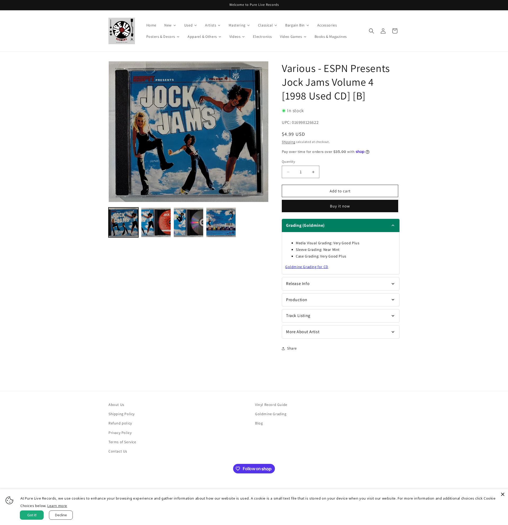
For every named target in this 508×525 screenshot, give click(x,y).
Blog (259, 423)
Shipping (288, 142)
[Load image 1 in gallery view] (123, 222)
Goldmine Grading (271, 413)
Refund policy (120, 423)
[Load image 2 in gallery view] (156, 222)
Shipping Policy (121, 413)
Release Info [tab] (298, 283)
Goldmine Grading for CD (306, 266)
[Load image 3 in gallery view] (188, 222)
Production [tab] (296, 299)
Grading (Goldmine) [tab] (305, 225)
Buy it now (340, 206)
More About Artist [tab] (302, 331)
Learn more (57, 505)
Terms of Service (122, 442)
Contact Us (117, 451)
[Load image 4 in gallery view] (221, 222)
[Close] (502, 494)
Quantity (288, 161)
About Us (116, 404)
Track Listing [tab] (298, 315)
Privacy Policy (119, 432)
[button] (371, 31)
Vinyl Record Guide (271, 404)
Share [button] (292, 348)
